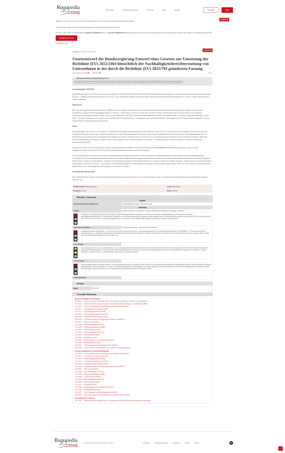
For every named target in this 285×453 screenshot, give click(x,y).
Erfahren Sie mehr (62, 43)
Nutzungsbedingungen (161, 443)
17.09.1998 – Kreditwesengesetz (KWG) (87, 329)
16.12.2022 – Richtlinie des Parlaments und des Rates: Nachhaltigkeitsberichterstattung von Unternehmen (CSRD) (110, 304)
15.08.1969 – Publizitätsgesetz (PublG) (87, 335)
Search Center (92, 52)
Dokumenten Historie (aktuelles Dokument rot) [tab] (92, 78)
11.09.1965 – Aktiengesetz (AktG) (85, 337)
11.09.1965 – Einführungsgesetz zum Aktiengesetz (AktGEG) (94, 340)
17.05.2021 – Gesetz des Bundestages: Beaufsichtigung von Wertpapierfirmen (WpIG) (102, 306)
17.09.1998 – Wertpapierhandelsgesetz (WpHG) (90, 327)
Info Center (67, 21)
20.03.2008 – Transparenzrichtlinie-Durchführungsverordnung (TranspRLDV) (99, 319)
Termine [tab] (80, 283)
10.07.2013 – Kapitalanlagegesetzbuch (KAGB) (89, 311)
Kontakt (177, 10)
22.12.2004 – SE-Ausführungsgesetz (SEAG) (89, 324)
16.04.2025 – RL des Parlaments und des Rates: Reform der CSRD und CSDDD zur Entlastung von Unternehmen (110, 301)
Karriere (196, 443)
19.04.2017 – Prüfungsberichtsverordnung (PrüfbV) (91, 309)
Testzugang (210, 10)
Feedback (223, 19)
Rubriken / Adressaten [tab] (86, 197)
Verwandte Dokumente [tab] (86, 294)
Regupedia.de (59, 21)
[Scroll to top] (280, 448)
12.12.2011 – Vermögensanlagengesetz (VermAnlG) (91, 314)
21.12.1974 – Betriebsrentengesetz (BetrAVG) (89, 332)
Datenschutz (176, 443)
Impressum (146, 443)
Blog (164, 10)
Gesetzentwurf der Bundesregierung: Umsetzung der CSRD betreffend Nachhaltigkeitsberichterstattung (106, 21)
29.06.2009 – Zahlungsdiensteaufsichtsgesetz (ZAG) (91, 317)
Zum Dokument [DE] (80, 73)
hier (141, 177)
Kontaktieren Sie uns (66, 38)
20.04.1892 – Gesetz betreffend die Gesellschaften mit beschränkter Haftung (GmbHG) (102, 348)
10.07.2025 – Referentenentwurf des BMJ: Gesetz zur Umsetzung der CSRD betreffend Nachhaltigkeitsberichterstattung (112, 400)
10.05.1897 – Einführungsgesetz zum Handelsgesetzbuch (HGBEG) (96, 345)
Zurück (142, 410)
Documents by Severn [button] (130, 10)
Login (227, 10)
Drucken (96, 73)
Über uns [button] (150, 10)
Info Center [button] (110, 10)
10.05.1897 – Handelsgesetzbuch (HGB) (87, 342)
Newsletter (75, 21)
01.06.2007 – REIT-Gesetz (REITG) (86, 322)
